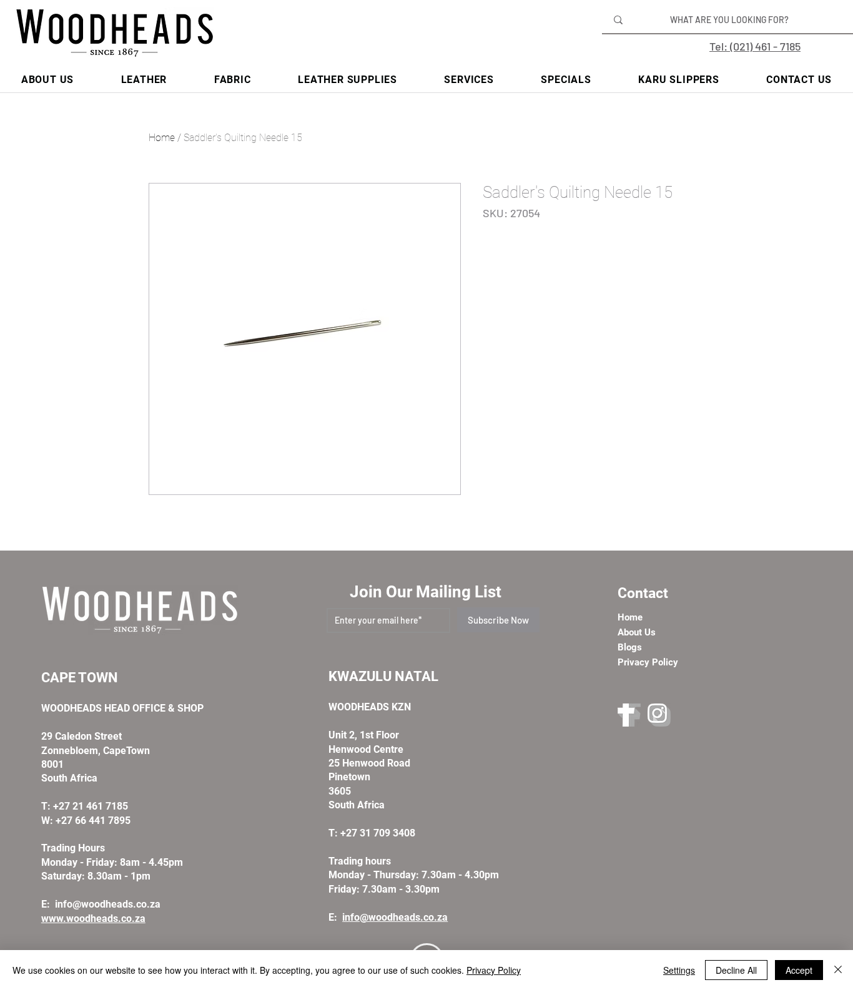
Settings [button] (679, 970)
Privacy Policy (493, 970)
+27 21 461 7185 (90, 806)
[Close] (838, 970)
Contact (643, 593)
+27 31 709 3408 (377, 833)
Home (162, 138)
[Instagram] (659, 715)
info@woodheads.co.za (107, 904)
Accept (799, 970)
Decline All (736, 970)
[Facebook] (629, 715)
